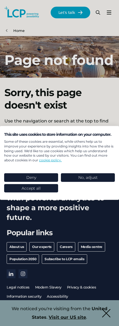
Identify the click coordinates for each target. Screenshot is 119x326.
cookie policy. (50, 160)
